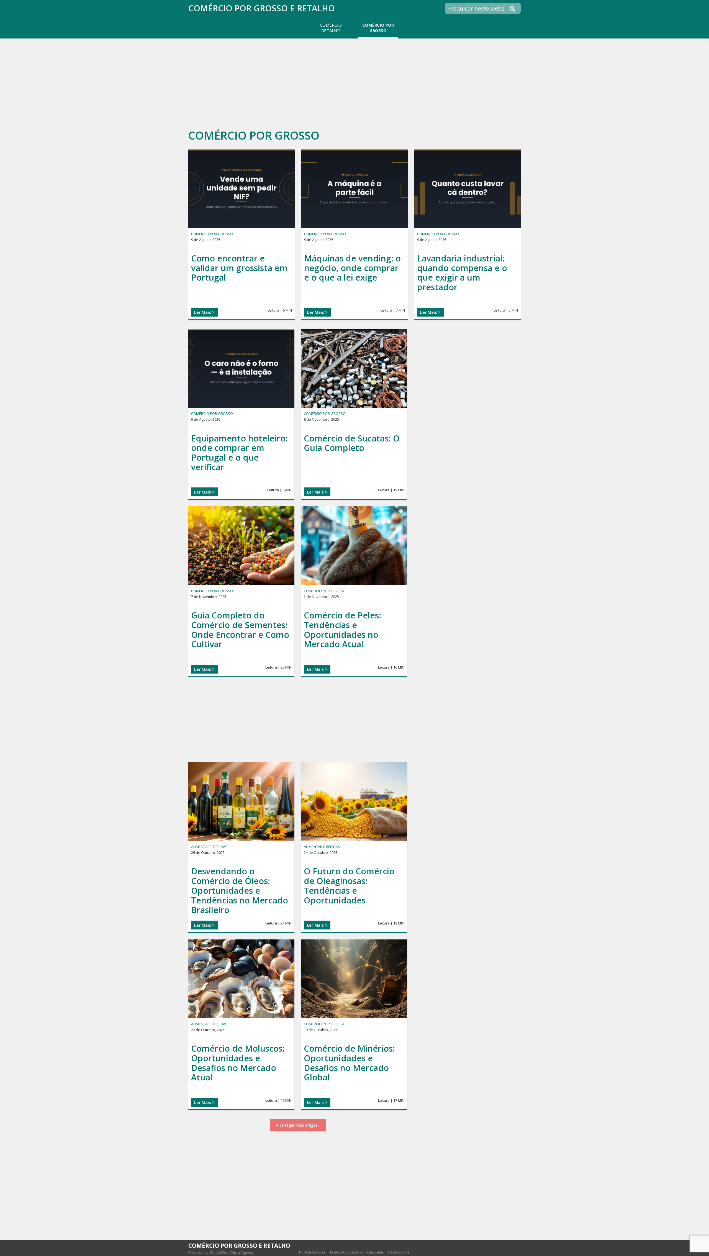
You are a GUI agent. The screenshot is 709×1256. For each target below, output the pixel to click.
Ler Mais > (204, 312)
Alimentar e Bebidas (209, 846)
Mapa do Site (398, 1252)
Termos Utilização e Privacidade (356, 1252)
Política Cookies (312, 1252)
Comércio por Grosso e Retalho (261, 8)
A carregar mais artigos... (298, 1125)
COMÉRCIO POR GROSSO (212, 233)
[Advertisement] (354, 81)
